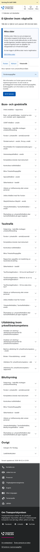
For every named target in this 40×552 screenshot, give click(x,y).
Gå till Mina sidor (9, 54)
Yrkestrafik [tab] (24, 63)
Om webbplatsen (7, 543)
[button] (25, 8)
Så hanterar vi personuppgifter (11, 547)
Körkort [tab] (14, 63)
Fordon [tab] (6, 63)
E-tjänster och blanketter (11, 13)
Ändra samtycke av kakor (22, 543)
